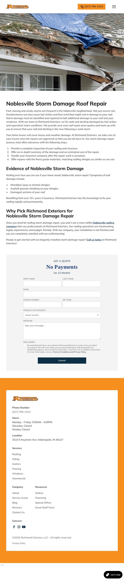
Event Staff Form (44, 507)
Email (26, 289)
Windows (17, 473)
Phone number (31, 300)
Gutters (16, 463)
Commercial (19, 478)
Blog (14, 502)
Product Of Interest (34, 310)
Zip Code (67, 300)
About (15, 492)
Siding (15, 459)
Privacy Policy (18, 543)
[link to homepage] (17, 7)
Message (28, 320)
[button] (114, 6)
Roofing (16, 454)
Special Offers (43, 502)
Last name (68, 279)
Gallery (39, 492)
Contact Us (18, 512)
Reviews (17, 507)
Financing (40, 497)
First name (29, 279)
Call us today (94, 239)
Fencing (16, 468)
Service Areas (20, 497)
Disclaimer (29, 342)
